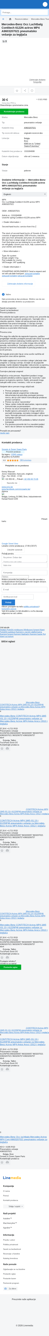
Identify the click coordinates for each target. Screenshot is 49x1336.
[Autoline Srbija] (17, 4)
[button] (45, 4)
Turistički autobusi (8, 632)
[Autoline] (10, 19)
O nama (6, 1191)
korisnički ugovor (9, 609)
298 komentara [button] (25, 460)
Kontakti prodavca (10, 1200)
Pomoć (6, 1196)
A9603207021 (30, 128)
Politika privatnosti (10, 1244)
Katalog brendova (10, 1258)
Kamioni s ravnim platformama (29, 632)
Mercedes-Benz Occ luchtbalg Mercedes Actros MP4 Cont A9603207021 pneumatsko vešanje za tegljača (23, 1139)
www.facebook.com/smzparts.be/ (16, 489)
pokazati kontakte (32, 273)
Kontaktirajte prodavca (14, 111)
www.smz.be (7, 487)
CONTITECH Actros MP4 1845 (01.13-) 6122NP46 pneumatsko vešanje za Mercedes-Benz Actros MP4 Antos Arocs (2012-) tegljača (22, 823)
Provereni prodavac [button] (13, 452)
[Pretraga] (45, 12)
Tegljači (3, 630)
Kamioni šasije (36, 634)
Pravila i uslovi (9, 1240)
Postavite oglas (11, 967)
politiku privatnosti (31, 606)
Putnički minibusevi (15, 630)
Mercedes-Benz (31, 117)
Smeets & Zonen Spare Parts (14, 449)
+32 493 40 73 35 (30, 479)
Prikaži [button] (20, 479)
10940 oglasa (16, 454)
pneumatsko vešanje (33, 122)
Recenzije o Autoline (11, 1254)
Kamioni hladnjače (22, 634)
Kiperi (42, 630)
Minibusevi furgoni (32, 630)
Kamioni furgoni (7, 634)
